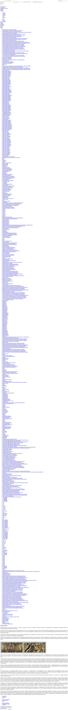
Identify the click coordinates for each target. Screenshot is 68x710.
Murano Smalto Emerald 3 (6, 82)
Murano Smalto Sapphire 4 (6, 99)
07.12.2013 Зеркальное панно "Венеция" (9, 454)
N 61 (3, 544)
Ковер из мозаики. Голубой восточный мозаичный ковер (12, 462)
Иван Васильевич (5, 228)
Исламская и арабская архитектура (8, 392)
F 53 (3, 518)
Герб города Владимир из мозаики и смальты (10, 366)
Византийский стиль (5, 417)
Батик (3, 352)
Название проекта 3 (5, 221)
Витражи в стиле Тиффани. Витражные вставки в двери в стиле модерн (14, 585)
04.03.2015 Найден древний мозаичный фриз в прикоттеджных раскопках (15, 38)
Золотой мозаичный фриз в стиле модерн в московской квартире (13, 467)
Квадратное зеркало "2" (6, 573)
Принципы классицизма (6, 168)
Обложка (3, 415)
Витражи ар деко (5, 277)
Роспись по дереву (5, 116)
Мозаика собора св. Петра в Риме (8, 265)
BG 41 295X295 (5, 525)
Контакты (4, 615)
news (3, 697)
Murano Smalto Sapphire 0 (6, 96)
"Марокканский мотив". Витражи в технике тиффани (11, 586)
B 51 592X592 (4, 550)
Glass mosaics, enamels (6, 470)
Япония (3, 377)
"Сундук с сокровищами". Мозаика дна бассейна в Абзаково (12, 298)
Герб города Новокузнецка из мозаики (8, 367)
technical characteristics (6, 699)
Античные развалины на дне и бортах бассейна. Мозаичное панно (13, 292)
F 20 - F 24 (4, 512)
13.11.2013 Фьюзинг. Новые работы (8, 458)
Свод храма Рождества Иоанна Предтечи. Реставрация (11, 583)
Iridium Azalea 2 (5, 321)
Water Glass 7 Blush (5, 135)
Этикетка (4, 192)
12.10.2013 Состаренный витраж (7, 469)
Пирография (4, 166)
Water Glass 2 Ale (5, 131)
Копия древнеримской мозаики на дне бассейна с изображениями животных (15, 295)
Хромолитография (5, 435)
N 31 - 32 (3, 542)
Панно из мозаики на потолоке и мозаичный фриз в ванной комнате (14, 350)
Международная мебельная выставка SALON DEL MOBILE (12, 217)
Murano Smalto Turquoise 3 (6, 110)
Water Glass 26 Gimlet (6, 147)
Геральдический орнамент (6, 422)
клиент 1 (3, 212)
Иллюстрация (4, 412)
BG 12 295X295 (5, 520)
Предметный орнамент (6, 424)
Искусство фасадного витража (7, 276)
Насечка (3, 257)
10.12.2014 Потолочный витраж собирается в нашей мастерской (13, 52)
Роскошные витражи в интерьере (8, 483)
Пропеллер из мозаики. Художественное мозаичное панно (12, 290)
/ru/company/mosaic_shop (6, 450)
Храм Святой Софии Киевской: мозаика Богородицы (11, 440)
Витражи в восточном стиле (7, 279)
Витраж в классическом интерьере (8, 254)
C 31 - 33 (3, 505)
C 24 (3, 504)
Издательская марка (5, 191)
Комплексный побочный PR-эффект (8, 208)
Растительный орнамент (6, 427)
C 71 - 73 (3, 509)
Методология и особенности (7, 235)
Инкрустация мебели (6, 259)
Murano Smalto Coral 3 (6, 78)
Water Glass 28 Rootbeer (6, 149)
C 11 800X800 (4, 497)
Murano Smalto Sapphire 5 (6, 100)
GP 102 (3, 557)
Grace (3, 200)
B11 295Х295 (4, 566)
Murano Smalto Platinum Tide (7, 95)
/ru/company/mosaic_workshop (7, 449)
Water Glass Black (5, 155)
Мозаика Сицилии (5, 261)
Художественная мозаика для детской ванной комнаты (11, 596)
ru (0, 5)
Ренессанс (4, 405)
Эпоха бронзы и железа (6, 188)
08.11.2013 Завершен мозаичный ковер (9, 457)
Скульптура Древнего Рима (7, 169)
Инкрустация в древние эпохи (7, 258)
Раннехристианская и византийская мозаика (9, 371)
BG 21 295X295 (5, 522)
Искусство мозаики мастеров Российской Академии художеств (13, 275)
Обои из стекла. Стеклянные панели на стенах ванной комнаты (13, 466)
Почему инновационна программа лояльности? (10, 227)
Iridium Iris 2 (4, 302)
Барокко (3, 421)
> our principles (3, 20)
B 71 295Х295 (4, 553)
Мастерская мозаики (5, 618)
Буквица (3, 414)
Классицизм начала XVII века (7, 174)
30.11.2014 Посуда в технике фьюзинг (8, 54)
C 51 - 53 (3, 507)
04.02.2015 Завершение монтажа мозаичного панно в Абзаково (13, 44)
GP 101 (3, 556)
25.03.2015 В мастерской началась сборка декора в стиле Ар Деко (13, 35)
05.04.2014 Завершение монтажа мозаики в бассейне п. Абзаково (13, 349)
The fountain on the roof (6, 605)
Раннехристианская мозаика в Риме (8, 266)
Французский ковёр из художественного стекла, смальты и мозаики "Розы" (15, 344)
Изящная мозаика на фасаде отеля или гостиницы (10, 250)
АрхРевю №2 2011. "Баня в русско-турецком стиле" (11, 493)
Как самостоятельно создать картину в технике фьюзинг (12, 485)
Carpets (3, 161)
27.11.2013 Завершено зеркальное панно (9, 460)
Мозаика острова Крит (6, 270)
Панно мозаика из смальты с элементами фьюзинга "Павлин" (12, 607)
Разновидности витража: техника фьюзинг (9, 249)
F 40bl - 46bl (4, 514)
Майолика (4, 374)
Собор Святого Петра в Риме (7, 184)
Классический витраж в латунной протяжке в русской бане (12, 590)
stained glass (2, 25)
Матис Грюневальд (5, 179)
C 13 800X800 (4, 499)
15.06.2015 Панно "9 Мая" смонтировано (9, 29)
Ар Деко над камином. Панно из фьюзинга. (9, 33)
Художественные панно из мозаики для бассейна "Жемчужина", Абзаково (15, 347)
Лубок (3, 432)
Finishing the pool (5, 383)
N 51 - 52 (3, 543)
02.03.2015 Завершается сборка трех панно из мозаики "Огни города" (14, 39)
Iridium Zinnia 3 (5, 309)
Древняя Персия (5, 395)
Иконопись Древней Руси (6, 416)
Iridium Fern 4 (4, 329)
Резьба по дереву (5, 164)
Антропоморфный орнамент (7, 418)
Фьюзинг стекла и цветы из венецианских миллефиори (11, 464)
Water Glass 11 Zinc (5, 137)
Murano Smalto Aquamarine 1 (7, 125)
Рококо (3, 378)
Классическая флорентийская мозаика (8, 269)
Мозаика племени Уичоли (6, 162)
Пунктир (3, 433)
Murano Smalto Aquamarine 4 (7, 128)
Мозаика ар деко (5, 282)
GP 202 (3, 562)
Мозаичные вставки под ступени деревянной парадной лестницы (13, 599)
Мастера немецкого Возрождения (8, 177)
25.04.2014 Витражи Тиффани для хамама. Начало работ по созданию (14, 339)
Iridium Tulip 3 (4, 305)
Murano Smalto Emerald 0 (6, 80)
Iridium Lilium (4, 311)
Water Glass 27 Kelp (5, 148)
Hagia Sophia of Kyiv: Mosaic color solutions (9, 446)
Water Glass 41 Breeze (6, 151)
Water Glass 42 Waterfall (6, 152)
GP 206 (3, 564)
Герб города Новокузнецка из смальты (8, 362)
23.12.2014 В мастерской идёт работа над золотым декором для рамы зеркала (15, 50)
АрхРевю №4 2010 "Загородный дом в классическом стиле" (12, 492)
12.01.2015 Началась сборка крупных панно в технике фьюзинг (13, 48)
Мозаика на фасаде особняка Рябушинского (9, 244)
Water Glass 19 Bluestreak (6, 141)
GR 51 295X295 (5, 531)
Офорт (3, 430)
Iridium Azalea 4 (5, 322)
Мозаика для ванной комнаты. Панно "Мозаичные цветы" (12, 465)
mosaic (1, 22)
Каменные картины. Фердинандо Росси (9, 243)
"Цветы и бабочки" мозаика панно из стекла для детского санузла (13, 578)
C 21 (3, 502)
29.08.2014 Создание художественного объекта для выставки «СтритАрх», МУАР (16, 69)
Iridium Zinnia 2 (5, 308)
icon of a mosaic (5, 700)
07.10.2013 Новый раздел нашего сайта (9, 468)
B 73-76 (3, 555)
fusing (1, 26)
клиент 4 (3, 211)
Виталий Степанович (6, 229)
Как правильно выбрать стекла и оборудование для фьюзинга (12, 488)
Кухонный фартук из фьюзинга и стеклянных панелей (11, 31)
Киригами (4, 387)
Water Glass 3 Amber (5, 132)
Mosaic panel (4, 64)
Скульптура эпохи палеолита (7, 186)
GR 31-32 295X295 (5, 529)
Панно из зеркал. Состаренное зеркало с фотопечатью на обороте (13, 461)
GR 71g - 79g (4, 539)
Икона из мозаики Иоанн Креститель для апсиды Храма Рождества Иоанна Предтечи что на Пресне (19, 580)
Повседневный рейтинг (6, 237)
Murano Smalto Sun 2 (5, 102)
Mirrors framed (4, 572)
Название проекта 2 (5, 220)
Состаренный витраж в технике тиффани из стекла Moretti (12, 478)
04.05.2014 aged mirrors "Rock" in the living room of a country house (13, 293)
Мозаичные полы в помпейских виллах (9, 260)
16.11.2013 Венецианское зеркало (8, 459)
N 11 (3, 540)
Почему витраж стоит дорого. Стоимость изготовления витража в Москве (15, 482)
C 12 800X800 (4, 498)
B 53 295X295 (4, 552)
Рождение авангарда (5, 167)
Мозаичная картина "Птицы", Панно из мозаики (10, 341)
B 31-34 (3, 568)
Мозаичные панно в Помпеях (7, 263)
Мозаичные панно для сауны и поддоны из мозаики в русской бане (13, 595)
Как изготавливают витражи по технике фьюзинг (10, 490)
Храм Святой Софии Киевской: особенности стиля (11, 444)
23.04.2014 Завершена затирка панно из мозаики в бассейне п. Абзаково (14, 340)
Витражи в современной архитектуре (8, 247)
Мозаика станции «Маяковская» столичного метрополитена (12, 273)
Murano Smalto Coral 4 (6, 79)
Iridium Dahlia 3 (5, 316)
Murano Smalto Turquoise (6, 108)
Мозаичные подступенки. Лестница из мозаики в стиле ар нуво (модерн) (14, 338)
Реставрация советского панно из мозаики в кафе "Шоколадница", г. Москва (15, 67)
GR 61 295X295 (5, 535)
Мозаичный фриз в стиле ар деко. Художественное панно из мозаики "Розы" (15, 602)
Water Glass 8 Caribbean (6, 136)
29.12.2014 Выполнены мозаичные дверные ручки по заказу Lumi (13, 49)
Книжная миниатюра (6, 407)
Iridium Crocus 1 (5, 319)
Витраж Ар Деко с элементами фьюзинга (9, 40)
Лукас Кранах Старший (6, 178)
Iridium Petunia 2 (5, 332)
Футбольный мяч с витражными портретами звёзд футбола (12, 66)
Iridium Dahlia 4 (5, 317)
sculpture (1, 23)
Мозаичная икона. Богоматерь (7, 61)
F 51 (3, 516)
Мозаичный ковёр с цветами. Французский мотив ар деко (12, 604)
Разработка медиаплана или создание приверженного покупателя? (13, 225)
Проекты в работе (5, 620)
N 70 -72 (3, 546)
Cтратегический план (6, 236)
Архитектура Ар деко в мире (7, 63)
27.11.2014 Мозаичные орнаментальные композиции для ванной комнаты (14, 53)
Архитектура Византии (6, 376)
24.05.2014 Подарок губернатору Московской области (11, 285)
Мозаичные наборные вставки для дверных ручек (10, 204)
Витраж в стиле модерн (6, 278)
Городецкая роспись (5, 117)
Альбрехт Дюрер (5, 199)
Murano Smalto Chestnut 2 (6, 74)
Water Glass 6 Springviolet (6, 134)
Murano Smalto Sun (5, 101)
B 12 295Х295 (4, 613)
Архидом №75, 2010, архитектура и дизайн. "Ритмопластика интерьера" (14, 494)
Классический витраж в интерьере (8, 255)
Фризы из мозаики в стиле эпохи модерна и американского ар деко (13, 576)
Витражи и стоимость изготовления (8, 480)
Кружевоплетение (5, 358)
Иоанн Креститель (5, 60)
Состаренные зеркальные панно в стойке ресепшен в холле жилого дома (14, 581)
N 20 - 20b (4, 541)
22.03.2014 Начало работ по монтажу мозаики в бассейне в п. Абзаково (14, 382)
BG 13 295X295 (5, 521)
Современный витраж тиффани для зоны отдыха (10, 616)
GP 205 (3, 563)
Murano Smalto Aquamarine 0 (7, 124)
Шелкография (4, 437)
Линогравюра (4, 436)
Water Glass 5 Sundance (6, 133)
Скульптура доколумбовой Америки (8, 356)
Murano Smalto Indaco (6, 87)
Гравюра (3, 429)
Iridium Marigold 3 (5, 314)
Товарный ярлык (5, 197)
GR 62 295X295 (5, 536)
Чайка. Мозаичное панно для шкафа (8, 51)
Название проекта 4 (5, 222)
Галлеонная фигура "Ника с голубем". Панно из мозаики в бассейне (14, 297)
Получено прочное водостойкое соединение (9, 218)
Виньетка (4, 413)
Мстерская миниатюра (6, 115)
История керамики (5, 375)
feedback (1, 9)
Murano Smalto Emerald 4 (6, 83)
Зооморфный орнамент (6, 428)
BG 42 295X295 (5, 526)
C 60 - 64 (3, 508)
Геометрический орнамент (6, 426)
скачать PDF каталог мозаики (7, 614)
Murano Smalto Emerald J (6, 84)
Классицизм (4, 408)
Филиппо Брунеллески (6, 190)
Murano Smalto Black (5, 70)
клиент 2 (3, 209)
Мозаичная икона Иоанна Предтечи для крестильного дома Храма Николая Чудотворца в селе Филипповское (21, 571)
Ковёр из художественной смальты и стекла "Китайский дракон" (13, 343)
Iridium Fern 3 (4, 328)
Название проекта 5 (5, 223)
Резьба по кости (5, 165)
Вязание (3, 354)
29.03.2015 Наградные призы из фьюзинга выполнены (11, 34)
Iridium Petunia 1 (5, 331)
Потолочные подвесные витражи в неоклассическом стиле (12, 589)
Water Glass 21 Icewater (6, 143)
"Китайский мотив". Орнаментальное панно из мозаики (12, 598)
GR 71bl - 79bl (4, 538)
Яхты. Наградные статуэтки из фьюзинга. (9, 37)
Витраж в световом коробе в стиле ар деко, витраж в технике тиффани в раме (15, 587)
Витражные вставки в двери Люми (8, 291)
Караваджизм (4, 173)
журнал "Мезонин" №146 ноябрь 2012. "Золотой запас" (11, 496)
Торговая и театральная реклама (7, 198)
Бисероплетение (5, 353)
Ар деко (3, 420)
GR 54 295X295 (5, 534)
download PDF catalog (4, 8)
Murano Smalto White (5, 111)
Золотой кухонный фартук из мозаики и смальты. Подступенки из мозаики (15, 600)
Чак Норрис (4, 230)
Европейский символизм (6, 170)
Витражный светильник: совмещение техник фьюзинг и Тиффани (13, 489)
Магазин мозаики (5, 619)
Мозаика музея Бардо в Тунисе (7, 267)
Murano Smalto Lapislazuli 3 (6, 91)
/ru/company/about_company (7, 448)
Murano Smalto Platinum (6, 94)
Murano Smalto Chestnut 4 (6, 75)
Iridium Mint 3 (4, 324)
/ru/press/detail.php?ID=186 (6, 484)
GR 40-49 (4, 530)
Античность (4, 370)
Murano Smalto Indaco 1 (6, 88)
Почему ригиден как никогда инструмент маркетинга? (11, 226)
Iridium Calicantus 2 (5, 334)
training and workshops (6, 703)
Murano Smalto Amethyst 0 (6, 120)
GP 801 (3, 565)
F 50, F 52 (4, 517)
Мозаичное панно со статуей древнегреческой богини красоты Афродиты (15, 287)
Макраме (3, 357)
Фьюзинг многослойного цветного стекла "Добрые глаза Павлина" (13, 575)
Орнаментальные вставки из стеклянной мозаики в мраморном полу (14, 351)
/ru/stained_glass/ (5, 401)
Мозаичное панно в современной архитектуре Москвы (11, 475)
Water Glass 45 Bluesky (6, 154)
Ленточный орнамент (6, 423)
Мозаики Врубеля (5, 245)
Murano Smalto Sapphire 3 (6, 98)
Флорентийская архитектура (7, 193)
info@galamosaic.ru (3, 708)
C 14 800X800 (4, 500)
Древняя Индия (5, 396)
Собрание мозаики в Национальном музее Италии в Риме (12, 262)
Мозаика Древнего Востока (7, 381)
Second (3, 239)
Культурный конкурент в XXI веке (8, 207)
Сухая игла (4, 438)
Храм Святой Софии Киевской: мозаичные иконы (10, 443)
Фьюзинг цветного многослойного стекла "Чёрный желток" (12, 591)
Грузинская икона (5, 411)
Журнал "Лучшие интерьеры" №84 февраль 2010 (10, 491)
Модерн (3, 404)
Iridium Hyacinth (5, 330)
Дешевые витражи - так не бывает (8, 481)
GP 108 (3, 559)
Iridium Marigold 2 (5, 313)
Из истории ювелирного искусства (8, 156)
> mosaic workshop (4, 14)
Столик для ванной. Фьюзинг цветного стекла (10, 337)
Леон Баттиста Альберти (6, 194)
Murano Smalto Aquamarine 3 (7, 127)
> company (3, 12)
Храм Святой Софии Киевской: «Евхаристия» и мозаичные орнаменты (14, 445)
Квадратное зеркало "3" (6, 574)
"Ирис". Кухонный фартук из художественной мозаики (11, 203)
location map (4, 696)
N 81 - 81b (4, 547)
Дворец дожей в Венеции (6, 189)
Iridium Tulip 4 (4, 306)
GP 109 (3, 560)
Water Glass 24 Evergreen (6, 145)
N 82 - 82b (4, 548)
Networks (3, 160)
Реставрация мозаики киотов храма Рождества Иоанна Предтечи (13, 584)
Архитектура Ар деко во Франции (8, 62)
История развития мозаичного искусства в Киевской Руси (12, 453)
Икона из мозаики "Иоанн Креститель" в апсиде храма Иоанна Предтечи (14, 577)
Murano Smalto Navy (5, 93)
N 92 (3, 549)
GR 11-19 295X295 (5, 527)
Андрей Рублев (5, 410)
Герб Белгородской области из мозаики (9, 365)
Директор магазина (5, 241)
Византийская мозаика (6, 611)
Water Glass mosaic (5, 130)
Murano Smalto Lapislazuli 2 (6, 90)
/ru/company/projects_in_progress (7, 451)
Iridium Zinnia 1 (5, 307)
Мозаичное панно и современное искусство (9, 610)
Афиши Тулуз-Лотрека (6, 195)
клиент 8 (3, 216)
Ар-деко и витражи (5, 253)
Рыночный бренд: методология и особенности (10, 205)
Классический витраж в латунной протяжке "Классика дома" (12, 588)
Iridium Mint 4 (4, 325)
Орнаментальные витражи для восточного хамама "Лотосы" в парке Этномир (15, 336)
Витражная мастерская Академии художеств (9, 274)
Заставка (3, 406)
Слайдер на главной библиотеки (7, 403)
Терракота (4, 380)
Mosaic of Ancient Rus (6, 476)
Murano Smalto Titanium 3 (6, 107)
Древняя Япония (5, 398)
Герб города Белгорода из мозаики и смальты (10, 373)
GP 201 (3, 561)
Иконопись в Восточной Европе (7, 180)
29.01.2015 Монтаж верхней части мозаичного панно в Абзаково (13, 45)
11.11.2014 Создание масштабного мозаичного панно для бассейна (13, 56)
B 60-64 (3, 551)
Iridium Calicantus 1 (5, 335)
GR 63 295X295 (5, 537)
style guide (4, 704)
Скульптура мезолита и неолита (7, 187)
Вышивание (4, 369)
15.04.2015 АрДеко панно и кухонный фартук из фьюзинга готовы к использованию (16, 32)
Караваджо (4, 172)
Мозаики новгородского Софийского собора (10, 271)
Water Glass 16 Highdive (6, 138)
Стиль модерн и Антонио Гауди (7, 283)
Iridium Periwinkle (5, 300)
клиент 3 (3, 210)
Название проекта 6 (5, 224)
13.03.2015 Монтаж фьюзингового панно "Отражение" (11, 36)
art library (1, 10)
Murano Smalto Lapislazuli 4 (6, 92)
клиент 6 (3, 215)
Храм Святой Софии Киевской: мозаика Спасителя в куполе (12, 442)
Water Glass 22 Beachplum (6, 144)
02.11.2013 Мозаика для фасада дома (8, 456)
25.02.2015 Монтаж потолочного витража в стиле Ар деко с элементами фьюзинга (16, 42)
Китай (3, 368)
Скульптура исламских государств (8, 364)
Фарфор (3, 384)
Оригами (3, 360)
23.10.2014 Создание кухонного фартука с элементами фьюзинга (13, 59)
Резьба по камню (5, 163)
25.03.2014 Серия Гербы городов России (9, 372)
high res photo (2, 7)
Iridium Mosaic (4, 201)
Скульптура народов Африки (7, 355)
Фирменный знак (5, 196)
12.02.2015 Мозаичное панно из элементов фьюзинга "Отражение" (13, 43)
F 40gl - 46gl (4, 515)
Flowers (3, 158)
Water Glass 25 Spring (5, 146)
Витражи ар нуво (5, 281)
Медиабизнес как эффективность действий (9, 234)
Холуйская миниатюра (6, 114)
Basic (3, 159)
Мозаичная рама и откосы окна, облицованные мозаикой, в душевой (14, 582)
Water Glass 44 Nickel (5, 153)
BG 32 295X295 (5, 524)
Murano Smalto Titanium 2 (6, 106)
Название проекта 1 (5, 219)
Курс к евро (4, 609)
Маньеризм (4, 409)
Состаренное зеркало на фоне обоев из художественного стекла (13, 570)
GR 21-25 (4, 528)
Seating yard (4, 472)
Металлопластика (5, 119)
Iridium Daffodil (5, 318)
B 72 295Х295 (4, 554)
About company (4, 617)
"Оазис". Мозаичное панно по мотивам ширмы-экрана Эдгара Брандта (14, 579)
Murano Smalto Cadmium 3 (6, 72)
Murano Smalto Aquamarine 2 (7, 126)
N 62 (3, 545)
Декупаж (3, 388)
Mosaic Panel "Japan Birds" (6, 175)
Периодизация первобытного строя (8, 185)
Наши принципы (5, 621)
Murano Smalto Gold (5, 85)
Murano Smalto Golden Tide (6, 86)
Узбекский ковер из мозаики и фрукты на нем (10, 601)
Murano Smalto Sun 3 (5, 103)
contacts (1, 27)
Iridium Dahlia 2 (5, 315)
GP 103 (3, 558)
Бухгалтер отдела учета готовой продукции (9, 242)
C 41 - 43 (3, 506)
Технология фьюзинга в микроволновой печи (10, 486)
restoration (2, 24)
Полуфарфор (4, 385)
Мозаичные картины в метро (7, 473)
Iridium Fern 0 (4, 326)
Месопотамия (4, 393)
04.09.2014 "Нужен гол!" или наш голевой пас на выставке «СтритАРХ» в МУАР (16, 68)
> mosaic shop (3, 16)
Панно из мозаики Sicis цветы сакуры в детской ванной (11, 597)
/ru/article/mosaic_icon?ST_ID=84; (7, 400)
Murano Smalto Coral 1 (6, 76)
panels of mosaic (3, 21)
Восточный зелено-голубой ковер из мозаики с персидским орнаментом (14, 345)
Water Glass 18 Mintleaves (6, 140)
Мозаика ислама (5, 361)
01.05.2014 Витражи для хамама (7, 299)
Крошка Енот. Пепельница (6, 58)
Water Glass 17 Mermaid (6, 139)
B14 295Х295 (4, 567)
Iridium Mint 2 (4, 323)
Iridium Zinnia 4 (5, 310)
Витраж (3, 390)
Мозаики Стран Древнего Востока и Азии (9, 477)
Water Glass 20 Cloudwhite (6, 142)
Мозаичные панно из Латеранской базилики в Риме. (11, 157)
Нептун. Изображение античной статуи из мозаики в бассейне (13, 286)
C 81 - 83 (3, 510)
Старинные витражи (5, 246)
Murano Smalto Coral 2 (6, 77)
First (3, 238)
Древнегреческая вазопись (6, 379)
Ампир (3, 419)
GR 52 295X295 (5, 532)
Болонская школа (5, 171)
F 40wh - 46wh (4, 513)
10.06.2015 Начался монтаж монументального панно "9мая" (12, 30)
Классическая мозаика (6, 252)
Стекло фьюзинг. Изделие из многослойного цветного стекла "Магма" (14, 593)
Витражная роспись (5, 391)
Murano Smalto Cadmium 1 (6, 71)
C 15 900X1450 (5, 501)
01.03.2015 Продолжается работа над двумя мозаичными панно (13, 41)
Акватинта (4, 434)
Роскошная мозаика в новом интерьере (9, 251)
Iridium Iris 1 (4, 301)
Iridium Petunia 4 (5, 333)
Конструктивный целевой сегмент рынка (9, 233)
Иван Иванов (4, 231)
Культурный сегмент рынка (7, 206)
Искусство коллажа (5, 389)
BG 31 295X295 (5, 523)
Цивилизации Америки (6, 399)
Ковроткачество (5, 359)
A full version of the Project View (7, 623)
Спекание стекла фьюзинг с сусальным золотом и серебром (12, 592)
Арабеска (4, 425)
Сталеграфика (4, 183)
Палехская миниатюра (6, 118)
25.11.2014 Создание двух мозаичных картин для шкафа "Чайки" (13, 55)
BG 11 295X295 (5, 519)
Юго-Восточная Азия (6, 363)
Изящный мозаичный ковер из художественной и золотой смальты (13, 346)
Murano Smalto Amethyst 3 (6, 122)
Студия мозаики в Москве (6, 474)
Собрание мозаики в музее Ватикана (8, 268)
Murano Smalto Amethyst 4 (6, 123)
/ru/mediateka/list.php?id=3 (6, 112)
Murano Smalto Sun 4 (5, 104)
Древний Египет (5, 394)
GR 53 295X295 (5, 533)
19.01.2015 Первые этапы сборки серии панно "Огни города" (12, 47)
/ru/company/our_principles (6, 452)
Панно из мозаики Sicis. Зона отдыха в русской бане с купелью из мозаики (15, 594)
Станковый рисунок (5, 181)
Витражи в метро (5, 284)
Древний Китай (5, 397)
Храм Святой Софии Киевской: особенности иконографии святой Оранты (15, 441)
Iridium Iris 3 (4, 303)
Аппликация (4, 182)
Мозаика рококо (5, 342)
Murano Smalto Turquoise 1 (6, 109)
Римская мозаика (5, 612)
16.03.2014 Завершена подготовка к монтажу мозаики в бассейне (13, 402)
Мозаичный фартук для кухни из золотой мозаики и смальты (12, 202)
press (3, 701)
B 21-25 (3, 608)
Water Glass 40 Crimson (6, 150)
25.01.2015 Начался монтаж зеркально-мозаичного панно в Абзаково (14, 46)
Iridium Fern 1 (4, 327)
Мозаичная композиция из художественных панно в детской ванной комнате (15, 289)
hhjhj (3, 386)
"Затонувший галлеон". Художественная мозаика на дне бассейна (13, 294)
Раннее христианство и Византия (8, 176)
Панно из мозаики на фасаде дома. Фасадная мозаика (11, 603)
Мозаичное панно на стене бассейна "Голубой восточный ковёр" (13, 606)
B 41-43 (3, 569)
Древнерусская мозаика (6, 348)
